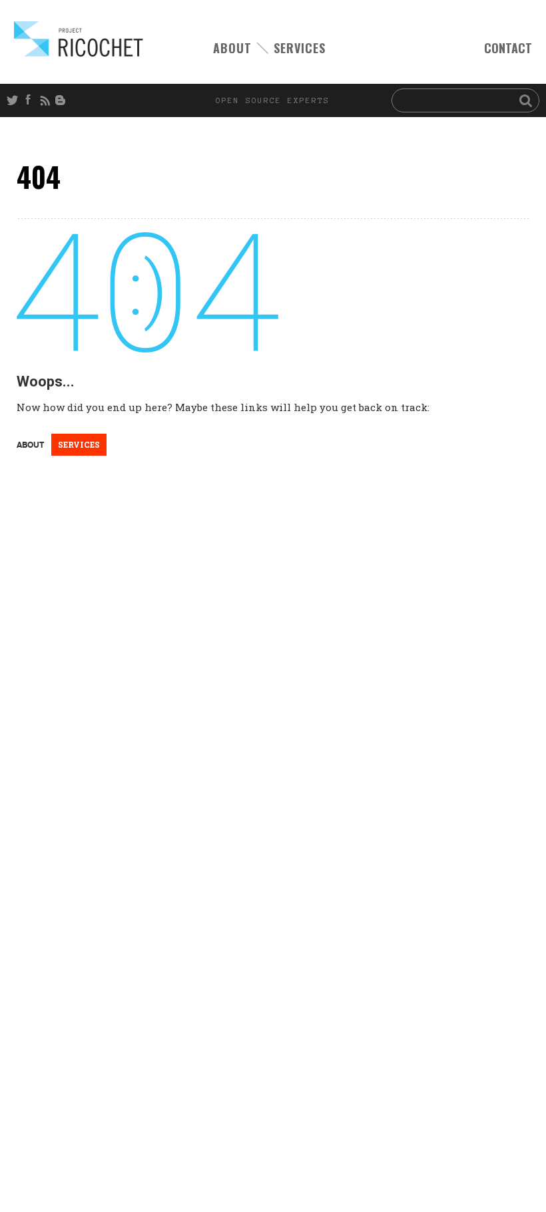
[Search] (526, 99)
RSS (47, 100)
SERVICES (300, 48)
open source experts (273, 100)
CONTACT (508, 48)
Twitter (15, 100)
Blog (63, 100)
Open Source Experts (78, 39)
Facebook (31, 100)
